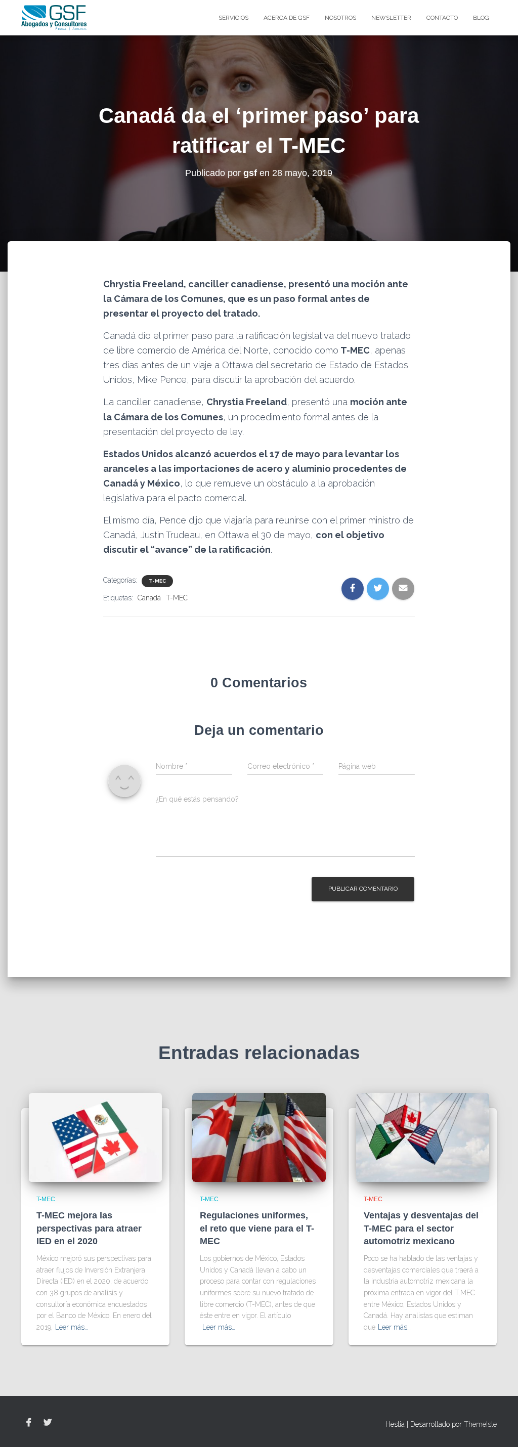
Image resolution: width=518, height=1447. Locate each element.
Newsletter (391, 17)
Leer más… (71, 1327)
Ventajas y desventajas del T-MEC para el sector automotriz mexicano (421, 1228)
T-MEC (157, 581)
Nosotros (340, 17)
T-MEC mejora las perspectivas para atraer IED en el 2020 (89, 1228)
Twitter (47, 1422)
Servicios (233, 17)
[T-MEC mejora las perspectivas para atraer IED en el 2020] (95, 1137)
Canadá (149, 598)
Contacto (442, 17)
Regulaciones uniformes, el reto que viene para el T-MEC (257, 1228)
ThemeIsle (480, 1424)
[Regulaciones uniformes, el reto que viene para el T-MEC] (258, 1137)
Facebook (28, 1422)
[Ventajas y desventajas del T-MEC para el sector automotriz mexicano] (422, 1137)
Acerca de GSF (287, 17)
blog (481, 17)
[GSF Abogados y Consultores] (54, 17)
